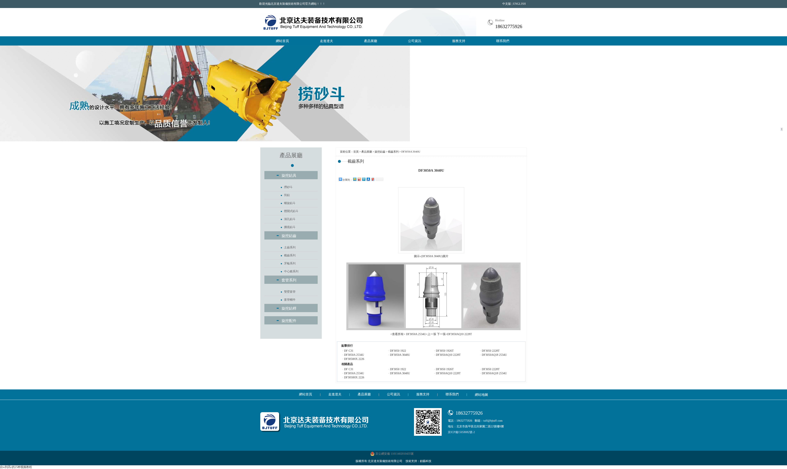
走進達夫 (326, 41)
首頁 (356, 151)
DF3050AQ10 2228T (448, 354)
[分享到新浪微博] (359, 179)
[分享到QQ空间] (354, 179)
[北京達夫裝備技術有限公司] (313, 22)
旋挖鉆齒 (289, 236)
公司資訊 (414, 41)
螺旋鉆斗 (290, 203)
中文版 (506, 3)
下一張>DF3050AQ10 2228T (454, 334)
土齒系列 (290, 247)
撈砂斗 (288, 187)
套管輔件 (290, 299)
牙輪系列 (290, 263)
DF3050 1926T (445, 350)
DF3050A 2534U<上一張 (421, 334)
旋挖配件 (289, 321)
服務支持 (458, 41)
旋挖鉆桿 (289, 308)
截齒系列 (290, 255)
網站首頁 (282, 41)
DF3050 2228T (491, 350)
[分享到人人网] (368, 179)
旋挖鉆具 (289, 175)
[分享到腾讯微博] (363, 179)
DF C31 (348, 350)
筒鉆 (287, 195)
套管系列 (289, 280)
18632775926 (508, 26)
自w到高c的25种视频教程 (16, 467)
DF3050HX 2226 (354, 359)
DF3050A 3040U (400, 354)
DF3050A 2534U (354, 354)
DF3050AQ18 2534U (494, 354)
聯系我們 (502, 41)
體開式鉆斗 (291, 211)
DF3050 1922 (398, 350)
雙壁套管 (290, 291)
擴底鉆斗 (290, 227)
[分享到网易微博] (372, 179)
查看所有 (398, 334)
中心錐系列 (291, 271)
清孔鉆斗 (290, 219)
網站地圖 (481, 394)
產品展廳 (370, 41)
